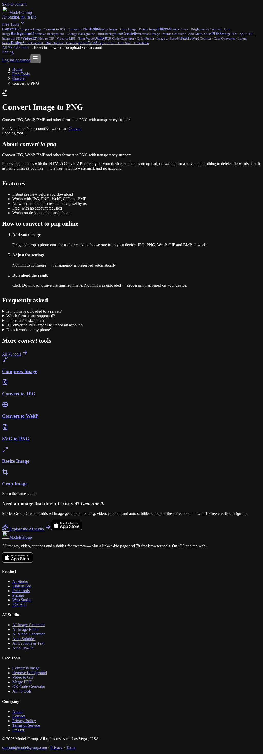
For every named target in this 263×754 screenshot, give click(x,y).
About (17, 711)
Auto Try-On (23, 648)
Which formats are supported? (30, 316)
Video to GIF (23, 677)
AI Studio (10, 17)
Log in (7, 60)
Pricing (8, 52)
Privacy (56, 747)
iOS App (19, 604)
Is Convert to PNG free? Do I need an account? (44, 325)
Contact (18, 716)
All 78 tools (12, 354)
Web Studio (21, 600)
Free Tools (10, 24)
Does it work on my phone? (29, 330)
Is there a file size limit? (25, 320)
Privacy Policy (24, 721)
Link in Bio (27, 17)
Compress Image (26, 668)
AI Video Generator (28, 634)
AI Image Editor (25, 629)
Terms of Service (26, 725)
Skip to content (14, 4)
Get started (21, 60)
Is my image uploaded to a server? (34, 311)
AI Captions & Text (28, 643)
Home (17, 69)
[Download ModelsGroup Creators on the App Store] (66, 529)
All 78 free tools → (17, 47)
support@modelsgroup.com (24, 747)
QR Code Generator (28, 686)
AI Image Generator (28, 625)
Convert (18, 78)
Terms (71, 747)
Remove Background (29, 672)
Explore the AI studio (26, 529)
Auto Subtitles (23, 639)
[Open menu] (35, 58)
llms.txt (18, 730)
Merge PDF (22, 682)
